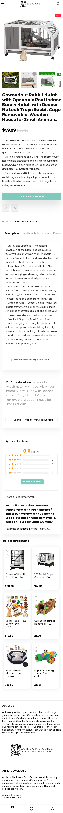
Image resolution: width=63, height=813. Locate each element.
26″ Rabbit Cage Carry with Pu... (43, 576)
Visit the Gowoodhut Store (39, 419)
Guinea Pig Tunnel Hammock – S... (44, 622)
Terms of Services (11, 797)
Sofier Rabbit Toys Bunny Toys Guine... (16, 623)
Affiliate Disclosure (11, 795)
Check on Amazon (31, 196)
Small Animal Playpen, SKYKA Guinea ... (14, 673)
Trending (34, 221)
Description (11, 233)
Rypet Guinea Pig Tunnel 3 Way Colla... (44, 673)
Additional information (36, 233)
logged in (25, 528)
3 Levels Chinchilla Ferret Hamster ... (16, 576)
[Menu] (3, 4)
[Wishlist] (31, 809)
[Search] (58, 4)
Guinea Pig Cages (21, 221)
